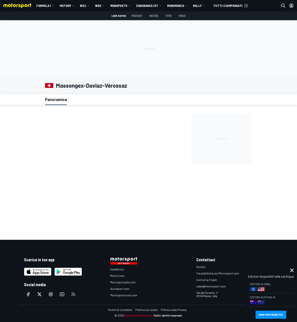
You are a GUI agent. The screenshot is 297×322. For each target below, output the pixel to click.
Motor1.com (117, 275)
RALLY (197, 5)
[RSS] (73, 294)
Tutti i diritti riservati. (168, 315)
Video (182, 15)
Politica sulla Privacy (173, 309)
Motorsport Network (139, 315)
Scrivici (200, 267)
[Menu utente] (291, 6)
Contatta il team (206, 279)
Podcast (137, 15)
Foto (169, 15)
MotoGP (65, 5)
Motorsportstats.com (123, 295)
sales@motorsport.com (211, 286)
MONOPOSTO (118, 5)
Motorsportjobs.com (123, 282)
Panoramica (56, 99)
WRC (98, 5)
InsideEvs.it (117, 269)
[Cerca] (283, 6)
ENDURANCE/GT (147, 5)
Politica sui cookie (146, 309)
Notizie (154, 15)
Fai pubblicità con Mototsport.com (217, 273)
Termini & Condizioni (120, 309)
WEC (83, 5)
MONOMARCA (175, 5)
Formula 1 (43, 5)
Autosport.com (119, 288)
